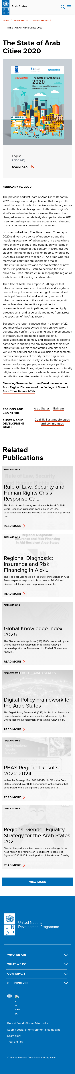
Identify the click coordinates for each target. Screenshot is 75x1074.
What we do (17, 964)
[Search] (17, 1005)
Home (6, 20)
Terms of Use (15, 1042)
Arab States (19, 6)
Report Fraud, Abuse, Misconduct (28, 1023)
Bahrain (58, 408)
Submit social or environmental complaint (33, 1030)
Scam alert (14, 1036)
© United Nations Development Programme (31, 1057)
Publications (40, 20)
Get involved (18, 983)
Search (63, 7)
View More (37, 882)
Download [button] (19, 167)
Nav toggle (69, 6)
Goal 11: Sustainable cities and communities (52, 421)
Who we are (17, 955)
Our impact (16, 973)
